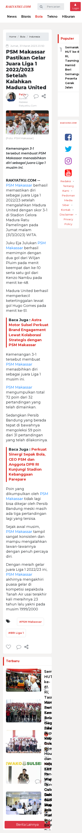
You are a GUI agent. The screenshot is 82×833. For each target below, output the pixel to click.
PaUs (22, 94)
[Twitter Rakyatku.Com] (68, 149)
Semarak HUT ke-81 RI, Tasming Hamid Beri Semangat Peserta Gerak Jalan (73, 67)
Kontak (65, 209)
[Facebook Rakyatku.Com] (68, 137)
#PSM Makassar (30, 621)
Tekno (52, 16)
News (12, 16)
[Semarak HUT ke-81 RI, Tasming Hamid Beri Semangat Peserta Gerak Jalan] (23, 680)
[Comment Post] (37, 690)
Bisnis (26, 16)
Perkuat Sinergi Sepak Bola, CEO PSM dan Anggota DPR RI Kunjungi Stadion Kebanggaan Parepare (28, 464)
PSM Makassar (19, 185)
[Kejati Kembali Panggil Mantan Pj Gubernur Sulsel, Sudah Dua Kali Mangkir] (23, 772)
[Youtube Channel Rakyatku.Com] (68, 173)
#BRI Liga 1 (16, 632)
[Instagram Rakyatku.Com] (68, 161)
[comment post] (36, 96)
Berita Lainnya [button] (27, 824)
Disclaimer (66, 214)
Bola (39, 16)
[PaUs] (11, 97)
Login (75, 8)
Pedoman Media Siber (68, 200)
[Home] (18, 6)
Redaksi (66, 181)
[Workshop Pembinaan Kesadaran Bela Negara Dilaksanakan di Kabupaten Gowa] (23, 711)
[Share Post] (44, 96)
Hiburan (68, 16)
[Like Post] (26, 96)
